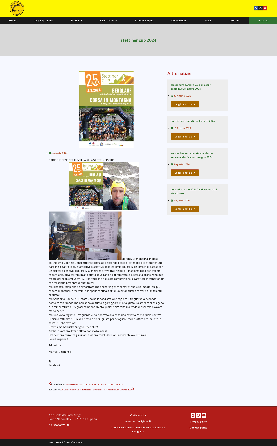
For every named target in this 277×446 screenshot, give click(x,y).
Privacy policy (198, 421)
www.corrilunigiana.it (138, 421)
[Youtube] (265, 8)
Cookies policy (198, 427)
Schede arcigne (144, 20)
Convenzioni (178, 20)
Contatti (235, 20)
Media (75, 20)
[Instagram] (260, 8)
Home (12, 20)
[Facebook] (256, 8)
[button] (55, 363)
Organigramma (43, 20)
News (208, 20)
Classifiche (106, 20)
